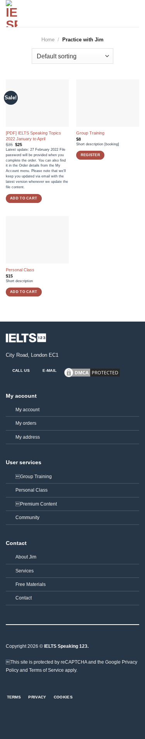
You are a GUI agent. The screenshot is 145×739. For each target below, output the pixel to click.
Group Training (90, 133)
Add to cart (23, 198)
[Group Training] (107, 102)
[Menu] (135, 13)
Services (24, 571)
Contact (23, 598)
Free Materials (30, 584)
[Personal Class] (37, 239)
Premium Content (36, 504)
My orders (25, 423)
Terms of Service (46, 670)
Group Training (33, 476)
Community (27, 517)
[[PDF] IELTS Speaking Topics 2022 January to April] (37, 102)
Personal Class (20, 269)
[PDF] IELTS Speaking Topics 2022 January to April (33, 136)
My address (27, 437)
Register (90, 155)
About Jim (25, 557)
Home (48, 40)
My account (27, 409)
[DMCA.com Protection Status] (92, 372)
